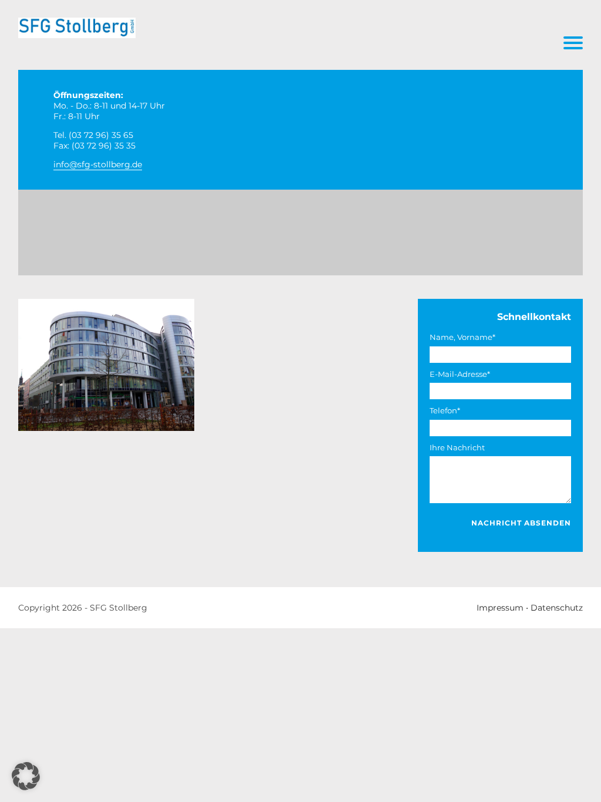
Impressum (500, 607)
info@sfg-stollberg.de (97, 164)
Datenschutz (557, 607)
